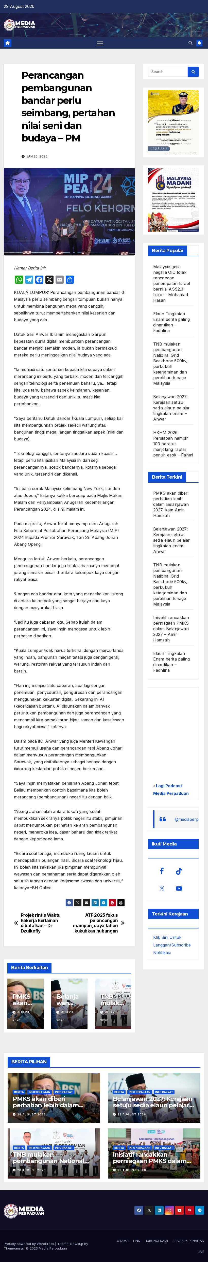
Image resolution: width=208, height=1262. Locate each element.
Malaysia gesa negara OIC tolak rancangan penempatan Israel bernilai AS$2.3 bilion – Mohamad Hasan (171, 283)
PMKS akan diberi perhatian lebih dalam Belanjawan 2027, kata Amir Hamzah (171, 504)
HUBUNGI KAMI (156, 1241)
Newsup (76, 1244)
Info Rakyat (64, 1092)
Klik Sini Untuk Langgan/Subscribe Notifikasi (172, 945)
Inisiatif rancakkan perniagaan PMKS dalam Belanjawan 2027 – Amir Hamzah (171, 628)
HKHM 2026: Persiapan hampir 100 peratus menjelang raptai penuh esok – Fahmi (173, 443)
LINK (136, 1241)
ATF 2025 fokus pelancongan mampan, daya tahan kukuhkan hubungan (95, 923)
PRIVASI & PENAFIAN (188, 1241)
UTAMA (123, 1241)
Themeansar (14, 1248)
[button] (190, 43)
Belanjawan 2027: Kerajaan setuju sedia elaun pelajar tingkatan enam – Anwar (171, 408)
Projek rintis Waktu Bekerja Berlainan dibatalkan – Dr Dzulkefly (41, 923)
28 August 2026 (31, 1114)
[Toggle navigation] (100, 43)
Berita (19, 1092)
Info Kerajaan (39, 1092)
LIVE (201, 1252)
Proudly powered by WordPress (29, 1244)
